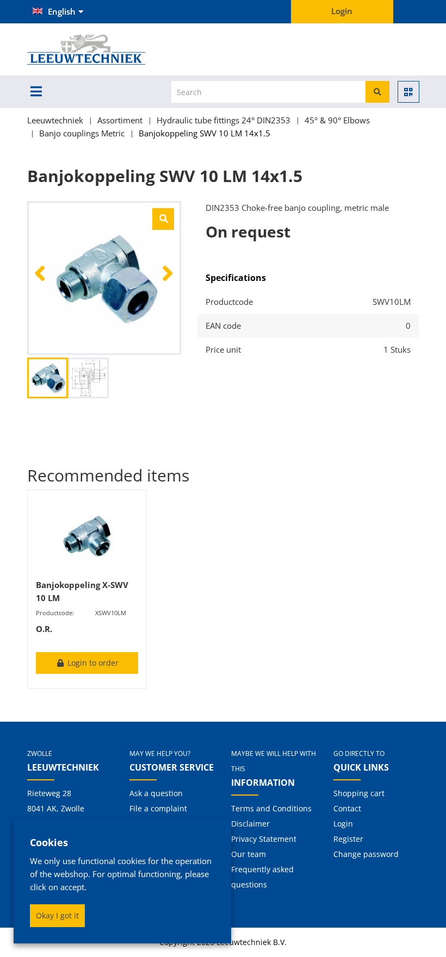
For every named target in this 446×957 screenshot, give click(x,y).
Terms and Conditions (271, 808)
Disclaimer (250, 823)
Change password (366, 854)
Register (348, 839)
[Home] (104, 49)
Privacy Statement (263, 839)
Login (343, 823)
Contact (347, 808)
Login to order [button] (92, 663)
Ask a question (156, 793)
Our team (248, 854)
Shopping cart (359, 793)
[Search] (377, 92)
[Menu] (36, 91)
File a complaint (158, 808)
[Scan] (408, 92)
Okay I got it (57, 915)
